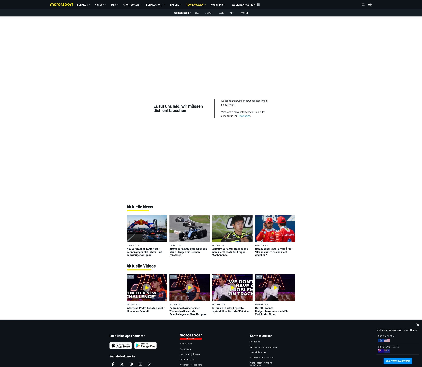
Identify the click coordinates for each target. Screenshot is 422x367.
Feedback (255, 341)
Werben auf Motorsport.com (264, 346)
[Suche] (363, 4)
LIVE (197, 12)
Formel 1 (82, 4)
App (232, 12)
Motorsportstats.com (191, 364)
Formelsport (154, 4)
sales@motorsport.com (262, 357)
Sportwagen (131, 4)
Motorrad (217, 4)
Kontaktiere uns (258, 352)
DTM (113, 4)
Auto (221, 12)
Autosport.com (187, 359)
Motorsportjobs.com (190, 354)
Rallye (174, 4)
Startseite (244, 115)
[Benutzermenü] (370, 4)
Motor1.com (185, 348)
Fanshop (244, 12)
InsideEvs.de (186, 343)
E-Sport (209, 12)
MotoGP (99, 4)
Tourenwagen (194, 4)
